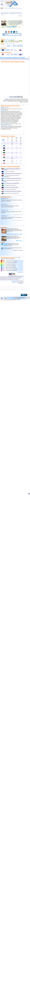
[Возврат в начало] (28, 494)
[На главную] (2, 5)
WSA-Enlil (6, 243)
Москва (8, 45)
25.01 (5, 191)
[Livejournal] (14, 32)
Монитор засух (19, 240)
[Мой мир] (12, 32)
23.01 (5, 187)
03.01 (5, 168)
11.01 (5, 175)
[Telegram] (17, 32)
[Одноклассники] (9, 32)
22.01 (5, 185)
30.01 (5, 193)
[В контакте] (6, 32)
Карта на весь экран (15, 96)
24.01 (5, 189)
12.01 (5, 178)
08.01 (5, 173)
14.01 (5, 183)
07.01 (5, 171)
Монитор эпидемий (12, 26)
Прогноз (5, 244)
